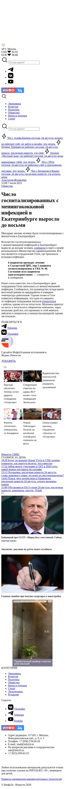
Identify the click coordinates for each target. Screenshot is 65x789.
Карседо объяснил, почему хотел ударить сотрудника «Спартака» (11, 393)
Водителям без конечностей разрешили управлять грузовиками (50, 380)
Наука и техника (17, 685)
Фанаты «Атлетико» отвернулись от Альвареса (11, 427)
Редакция (13, 694)
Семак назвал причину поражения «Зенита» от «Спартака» (50, 429)
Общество (7, 186)
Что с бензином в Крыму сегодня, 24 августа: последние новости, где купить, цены (31, 174)
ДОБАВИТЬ (8, 361)
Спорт (11, 688)
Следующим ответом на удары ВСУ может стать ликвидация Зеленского (30, 393)
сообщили (40, 247)
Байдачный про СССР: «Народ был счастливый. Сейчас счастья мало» (31, 539)
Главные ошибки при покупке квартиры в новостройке (31, 596)
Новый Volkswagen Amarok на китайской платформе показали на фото (29, 433)
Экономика (14, 673)
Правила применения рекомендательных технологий (31, 779)
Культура (13, 676)
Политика (13, 679)
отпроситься (49, 301)
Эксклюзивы (15, 691)
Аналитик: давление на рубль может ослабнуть (26, 549)
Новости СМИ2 (10, 454)
